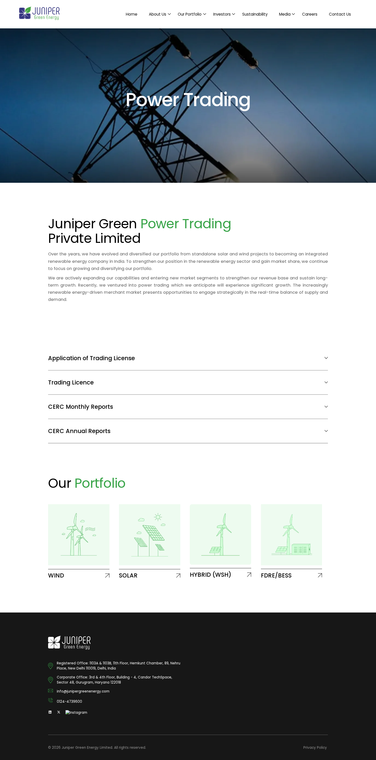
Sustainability (255, 14)
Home (131, 14)
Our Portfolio (190, 14)
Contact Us (340, 14)
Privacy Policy (315, 747)
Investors (222, 14)
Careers (309, 14)
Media (285, 14)
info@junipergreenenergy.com (83, 691)
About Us (157, 14)
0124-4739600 (69, 701)
